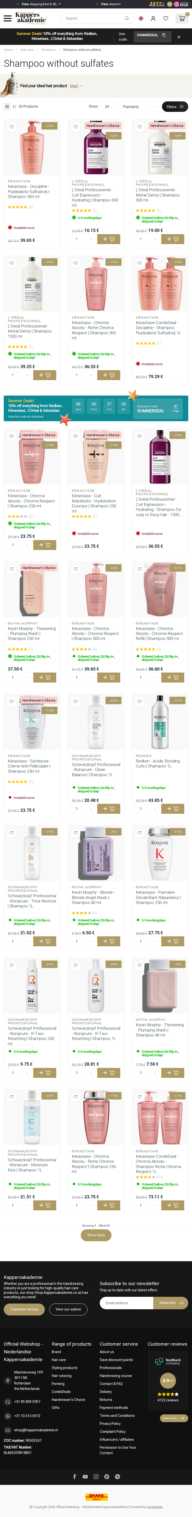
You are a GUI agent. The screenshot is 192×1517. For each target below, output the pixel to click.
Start (74, 86)
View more (170, 1418)
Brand (56, 1352)
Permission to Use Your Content (118, 1450)
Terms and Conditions (117, 1416)
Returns (106, 1400)
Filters (172, 107)
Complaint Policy (113, 1432)
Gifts (56, 1408)
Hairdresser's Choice (68, 1400)
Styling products (65, 1368)
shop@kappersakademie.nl (36, 1430)
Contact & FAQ (111, 1384)
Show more (96, 1235)
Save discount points (116, 1360)
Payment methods (114, 1408)
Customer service (24, 1309)
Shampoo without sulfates (82, 50)
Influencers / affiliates (117, 1440)
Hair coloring (62, 1376)
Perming (58, 1384)
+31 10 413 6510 (27, 1416)
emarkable (155, 1507)
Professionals (111, 1368)
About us (107, 1352)
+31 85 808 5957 (27, 1402)
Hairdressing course (116, 1376)
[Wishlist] (165, 18)
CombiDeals (61, 1392)
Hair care (27, 50)
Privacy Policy (110, 1424)
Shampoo (48, 50)
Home (8, 50)
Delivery (106, 1392)
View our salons (68, 1309)
